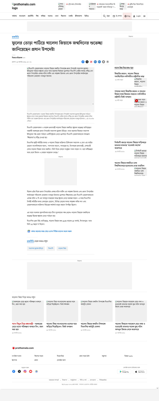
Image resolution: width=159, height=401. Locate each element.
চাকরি (70, 16)
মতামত (50, 16)
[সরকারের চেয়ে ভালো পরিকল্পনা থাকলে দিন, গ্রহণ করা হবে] (28, 311)
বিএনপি (50, 248)
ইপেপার (14, 360)
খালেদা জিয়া (62, 248)
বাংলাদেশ (22, 16)
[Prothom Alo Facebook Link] (15, 372)
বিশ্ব (37, 16)
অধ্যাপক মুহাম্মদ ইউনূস (36, 248)
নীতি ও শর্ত (83, 380)
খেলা (56, 16)
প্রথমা (36, 360)
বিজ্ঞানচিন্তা (60, 356)
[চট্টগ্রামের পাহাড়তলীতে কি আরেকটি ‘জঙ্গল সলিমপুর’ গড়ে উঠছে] (92, 6)
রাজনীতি (30, 16)
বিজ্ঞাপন (64, 380)
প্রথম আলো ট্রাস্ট (84, 356)
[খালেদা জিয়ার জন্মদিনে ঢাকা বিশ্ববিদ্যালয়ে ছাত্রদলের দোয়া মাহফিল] (140, 171)
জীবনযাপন (78, 16)
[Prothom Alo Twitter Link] (20, 372)
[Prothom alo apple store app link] (140, 372)
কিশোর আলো (39, 356)
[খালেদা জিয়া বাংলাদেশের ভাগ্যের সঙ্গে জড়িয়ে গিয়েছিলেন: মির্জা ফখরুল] (62, 311)
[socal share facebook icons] (83, 63)
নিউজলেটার (103, 380)
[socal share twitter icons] (87, 63)
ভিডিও (87, 16)
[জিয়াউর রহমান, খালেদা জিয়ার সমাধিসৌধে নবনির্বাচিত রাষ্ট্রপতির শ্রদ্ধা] (140, 82)
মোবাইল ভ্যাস (61, 360)
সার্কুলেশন (73, 380)
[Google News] (36, 371)
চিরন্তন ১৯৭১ (128, 356)
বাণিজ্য (43, 16)
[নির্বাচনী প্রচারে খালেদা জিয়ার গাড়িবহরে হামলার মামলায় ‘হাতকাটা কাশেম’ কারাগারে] (140, 154)
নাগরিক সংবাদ (16, 356)
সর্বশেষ (14, 16)
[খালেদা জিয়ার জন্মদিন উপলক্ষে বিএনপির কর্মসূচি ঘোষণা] (97, 311)
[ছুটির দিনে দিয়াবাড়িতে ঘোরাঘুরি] (123, 6)
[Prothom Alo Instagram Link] (26, 372)
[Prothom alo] (26, 6)
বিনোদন (63, 16)
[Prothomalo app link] (124, 372)
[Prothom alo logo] (23, 348)
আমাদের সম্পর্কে (54, 380)
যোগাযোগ (93, 380)
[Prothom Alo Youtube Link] (32, 372)
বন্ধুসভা (104, 356)
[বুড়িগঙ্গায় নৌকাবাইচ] (61, 6)
